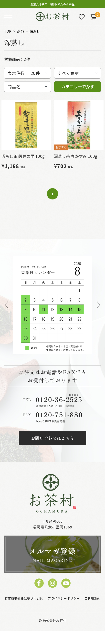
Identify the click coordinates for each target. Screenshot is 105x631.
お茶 (20, 31)
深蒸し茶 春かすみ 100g (75, 156)
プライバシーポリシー (64, 598)
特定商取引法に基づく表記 (24, 598)
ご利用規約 (92, 598)
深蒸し (35, 31)
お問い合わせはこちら (52, 438)
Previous (6, 305)
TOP (7, 31)
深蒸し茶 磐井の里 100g (23, 156)
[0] (93, 17)
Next (98, 305)
